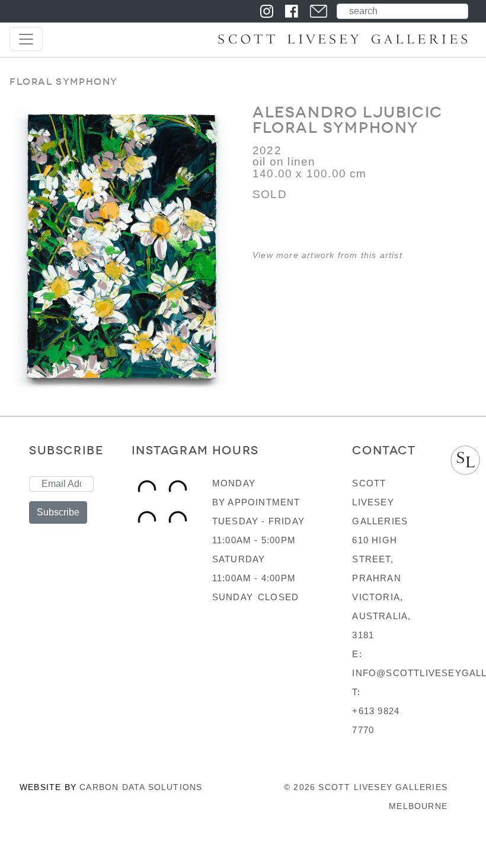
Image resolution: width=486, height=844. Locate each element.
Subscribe (58, 512)
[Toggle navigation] (26, 39)
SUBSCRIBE (66, 450)
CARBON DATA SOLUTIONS (140, 787)
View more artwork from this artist (327, 255)
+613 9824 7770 (375, 720)
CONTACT (383, 450)
